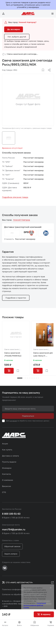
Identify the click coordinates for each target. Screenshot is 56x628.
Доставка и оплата (10, 456)
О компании (7, 480)
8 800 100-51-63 (11, 513)
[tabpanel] (16, 348)
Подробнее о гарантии (15, 298)
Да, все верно (13, 29)
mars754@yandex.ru (13, 529)
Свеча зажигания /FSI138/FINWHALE (12, 354)
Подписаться (28, 416)
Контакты (6, 474)
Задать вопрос (10, 554)
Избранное (34, 625)
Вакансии (6, 486)
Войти (19, 625)
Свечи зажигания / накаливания (12, 349)
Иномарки (6, 468)
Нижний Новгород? (27, 22)
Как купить (7, 449)
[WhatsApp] (48, 73)
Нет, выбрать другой (17, 37)
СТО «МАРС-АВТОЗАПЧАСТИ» (19, 582)
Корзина (51, 625)
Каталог (5, 625)
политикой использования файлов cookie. (35, 605)
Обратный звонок (12, 546)
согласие (13, 421)
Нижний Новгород (21, 220)
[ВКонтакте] (40, 73)
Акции (5, 443)
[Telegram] (35, 73)
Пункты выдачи (9, 462)
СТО (4, 492)
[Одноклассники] (44, 73)
